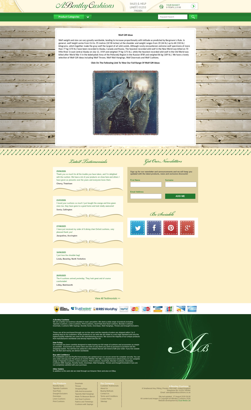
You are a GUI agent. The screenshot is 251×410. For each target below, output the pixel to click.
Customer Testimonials (110, 386)
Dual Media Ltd (184, 401)
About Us (71, 24)
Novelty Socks (58, 386)
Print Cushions (58, 401)
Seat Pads (57, 391)
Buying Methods (89, 24)
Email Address (137, 192)
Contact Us (108, 24)
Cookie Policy (106, 399)
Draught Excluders (60, 394)
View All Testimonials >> (107, 298)
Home (59, 24)
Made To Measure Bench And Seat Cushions (85, 398)
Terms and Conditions (109, 396)
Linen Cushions (59, 399)
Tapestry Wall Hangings (84, 394)
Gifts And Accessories (83, 391)
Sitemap (104, 401)
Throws (78, 386)
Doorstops (57, 396)
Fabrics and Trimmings (84, 402)
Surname (169, 180)
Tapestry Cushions (60, 388)
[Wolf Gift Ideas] (125, 138)
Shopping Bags (81, 389)
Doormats (79, 383)
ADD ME (180, 196)
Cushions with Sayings (84, 404)
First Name (135, 180)
